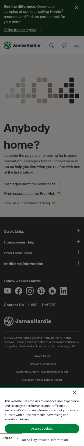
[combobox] (11, 437)
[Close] (74, 392)
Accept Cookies (42, 428)
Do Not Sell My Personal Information (42, 440)
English (7, 437)
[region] (42, 416)
